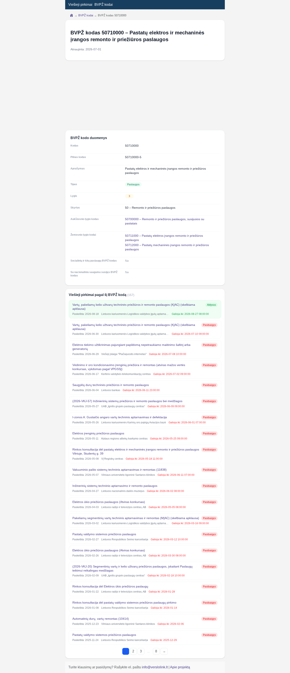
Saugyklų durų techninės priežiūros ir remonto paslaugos (110, 385)
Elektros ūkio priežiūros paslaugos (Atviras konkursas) (108, 502)
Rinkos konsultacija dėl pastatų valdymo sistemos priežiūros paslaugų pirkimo (124, 602)
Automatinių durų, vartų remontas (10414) (100, 618)
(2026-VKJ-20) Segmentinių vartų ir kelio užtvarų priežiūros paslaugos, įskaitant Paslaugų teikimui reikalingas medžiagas (132, 568)
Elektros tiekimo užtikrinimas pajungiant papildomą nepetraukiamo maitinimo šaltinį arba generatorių (131, 347)
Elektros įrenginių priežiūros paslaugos (98, 433)
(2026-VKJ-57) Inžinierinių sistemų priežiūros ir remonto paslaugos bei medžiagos (127, 401)
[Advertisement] (145, 95)
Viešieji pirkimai (80, 4)
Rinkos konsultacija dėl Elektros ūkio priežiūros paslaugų (110, 586)
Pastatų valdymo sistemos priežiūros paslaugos (104, 534)
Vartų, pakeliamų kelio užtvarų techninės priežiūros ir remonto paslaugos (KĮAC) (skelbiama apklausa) (133, 306)
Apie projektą (180, 667)
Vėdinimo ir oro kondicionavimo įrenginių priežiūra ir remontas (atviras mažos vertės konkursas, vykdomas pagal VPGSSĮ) (128, 367)
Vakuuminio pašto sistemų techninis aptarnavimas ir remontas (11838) (119, 469)
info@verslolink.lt (155, 667)
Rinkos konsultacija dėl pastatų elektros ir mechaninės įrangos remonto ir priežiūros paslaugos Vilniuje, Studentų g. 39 (135, 451)
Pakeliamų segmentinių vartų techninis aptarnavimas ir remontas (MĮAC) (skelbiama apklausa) (135, 518)
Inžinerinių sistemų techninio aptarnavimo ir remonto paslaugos (114, 485)
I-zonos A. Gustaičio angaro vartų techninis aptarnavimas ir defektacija (119, 417)
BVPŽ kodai (103, 4)
